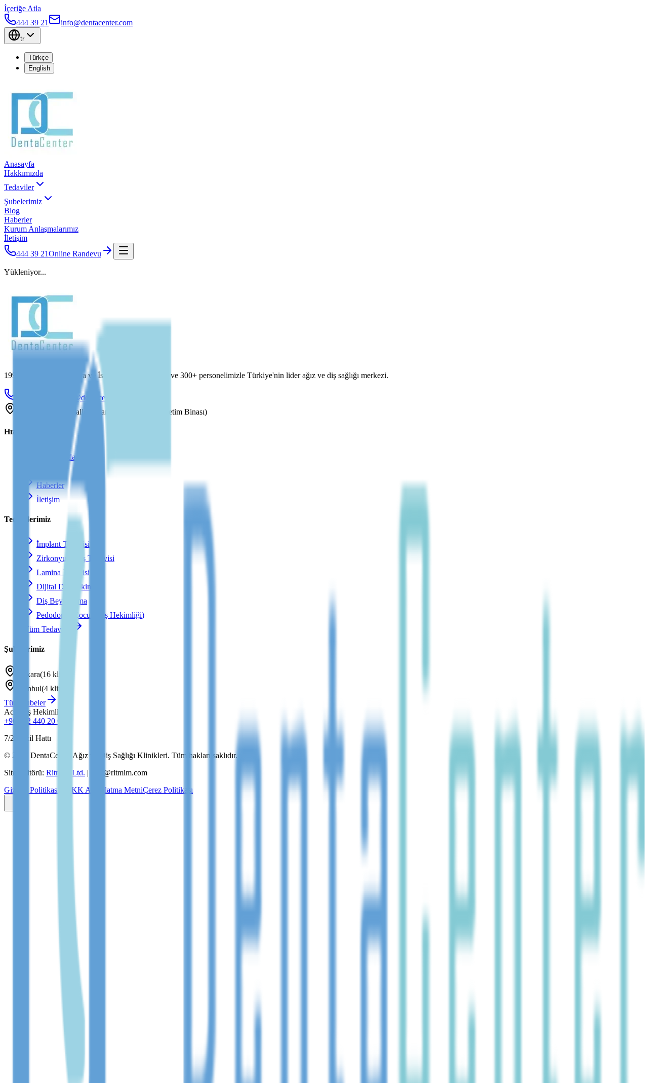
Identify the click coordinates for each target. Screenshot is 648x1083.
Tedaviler (19, 187)
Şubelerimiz (23, 201)
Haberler (18, 219)
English (39, 68)
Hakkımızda (23, 173)
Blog (12, 210)
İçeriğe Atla (22, 8)
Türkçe (38, 57)
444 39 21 (32, 253)
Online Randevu (75, 253)
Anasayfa (19, 164)
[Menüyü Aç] (123, 251)
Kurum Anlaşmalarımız (41, 229)
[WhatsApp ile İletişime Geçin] (14, 803)
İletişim (15, 238)
